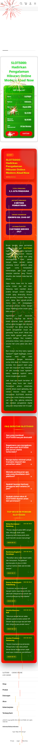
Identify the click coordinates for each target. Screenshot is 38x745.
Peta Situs (25, 741)
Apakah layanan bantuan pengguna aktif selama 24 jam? (18, 486)
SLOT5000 (28, 248)
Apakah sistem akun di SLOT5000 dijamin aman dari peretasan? (17, 498)
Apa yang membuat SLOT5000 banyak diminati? (19, 436)
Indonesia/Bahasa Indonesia (10, 726)
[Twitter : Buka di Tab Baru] (17, 736)
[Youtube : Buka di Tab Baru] (25, 736)
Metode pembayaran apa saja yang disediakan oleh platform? (17, 474)
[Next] (36, 372)
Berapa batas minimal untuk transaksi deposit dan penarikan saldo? (18, 462)
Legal (18, 741)
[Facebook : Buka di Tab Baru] (12, 736)
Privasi (12, 741)
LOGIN (12, 133)
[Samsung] (6, 3)
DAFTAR (26, 133)
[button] (26, 3)
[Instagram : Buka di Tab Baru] (21, 736)
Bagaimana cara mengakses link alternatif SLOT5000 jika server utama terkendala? (18, 448)
